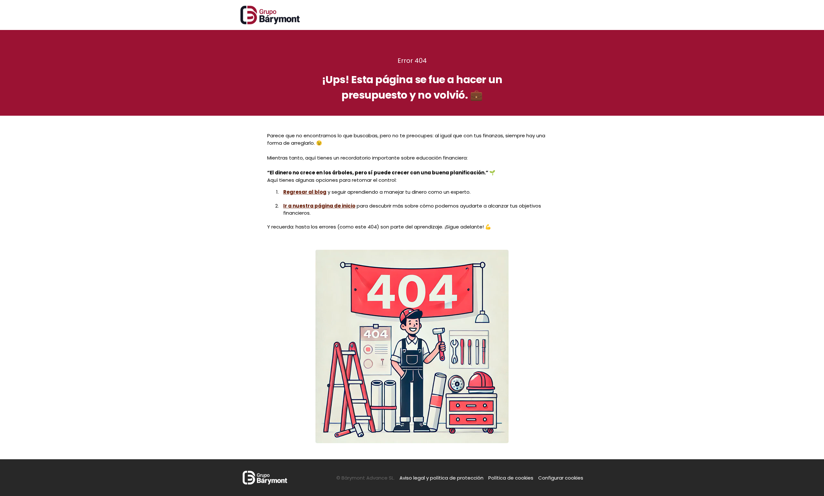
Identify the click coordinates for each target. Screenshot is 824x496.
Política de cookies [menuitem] (510, 477)
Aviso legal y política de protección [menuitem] (441, 477)
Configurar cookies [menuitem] (560, 477)
